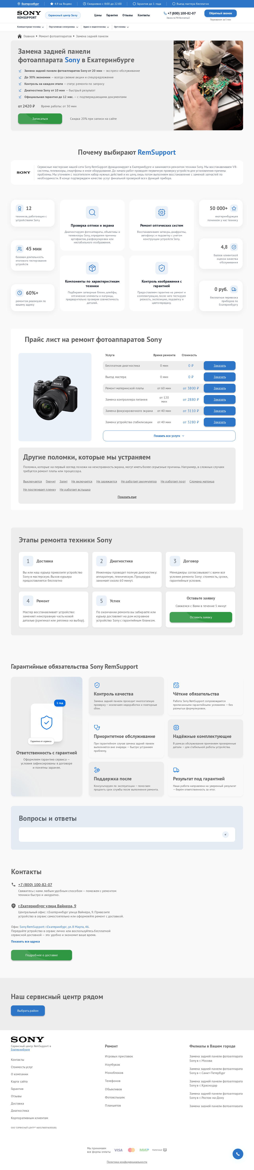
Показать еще (127, 497)
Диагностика (20, 1110)
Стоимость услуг (22, 1067)
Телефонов (112, 1081)
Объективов (113, 1089)
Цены (98, 15)
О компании (19, 1074)
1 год (60, 703)
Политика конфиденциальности (127, 1162)
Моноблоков (114, 1073)
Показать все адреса (25, 941)
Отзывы (127, 15)
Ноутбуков (112, 1064)
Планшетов (113, 1105)
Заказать (220, 365)
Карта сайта (19, 1081)
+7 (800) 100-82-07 (35, 884)
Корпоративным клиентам (29, 1118)
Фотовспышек (115, 1097)
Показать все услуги (167, 436)
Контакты (144, 15)
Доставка (17, 1103)
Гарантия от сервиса (41, 741)
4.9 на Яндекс (63, 4)
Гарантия (112, 15)
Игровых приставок (119, 1056)
